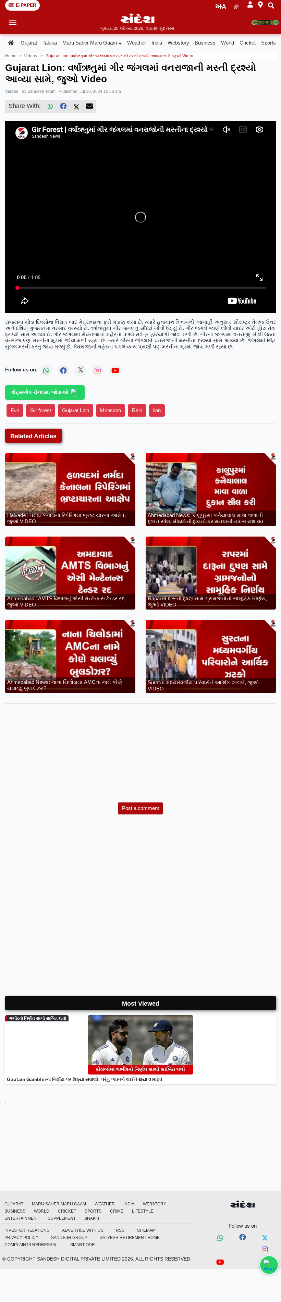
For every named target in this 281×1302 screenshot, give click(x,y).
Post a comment (140, 808)
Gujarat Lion (75, 410)
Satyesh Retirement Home (130, 1237)
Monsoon (110, 410)
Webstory (178, 43)
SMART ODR (82, 1244)
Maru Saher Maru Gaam (89, 43)
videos (30, 55)
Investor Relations (26, 1230)
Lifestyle (143, 1211)
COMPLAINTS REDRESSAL (31, 1244)
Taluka (49, 43)
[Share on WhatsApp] (269, 1265)
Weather (136, 43)
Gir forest (40, 410)
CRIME (116, 1211)
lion (157, 410)
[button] (250, 5)
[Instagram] (265, 1249)
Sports (268, 43)
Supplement (62, 1218)
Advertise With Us (82, 1230)
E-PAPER (26, 5)
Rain (137, 410)
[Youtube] (220, 1263)
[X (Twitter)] (76, 106)
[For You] (236, 5)
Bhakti (91, 1218)
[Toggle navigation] (13, 22)
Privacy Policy (21, 1237)
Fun (15, 410)
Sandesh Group (69, 1237)
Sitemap (146, 1230)
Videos (11, 91)
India (156, 43)
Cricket (248, 43)
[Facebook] (63, 106)
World (227, 43)
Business (205, 43)
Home (10, 55)
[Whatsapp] (220, 1238)
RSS (120, 1230)
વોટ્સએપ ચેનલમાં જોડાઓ (39, 392)
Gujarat (29, 43)
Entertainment (21, 1218)
